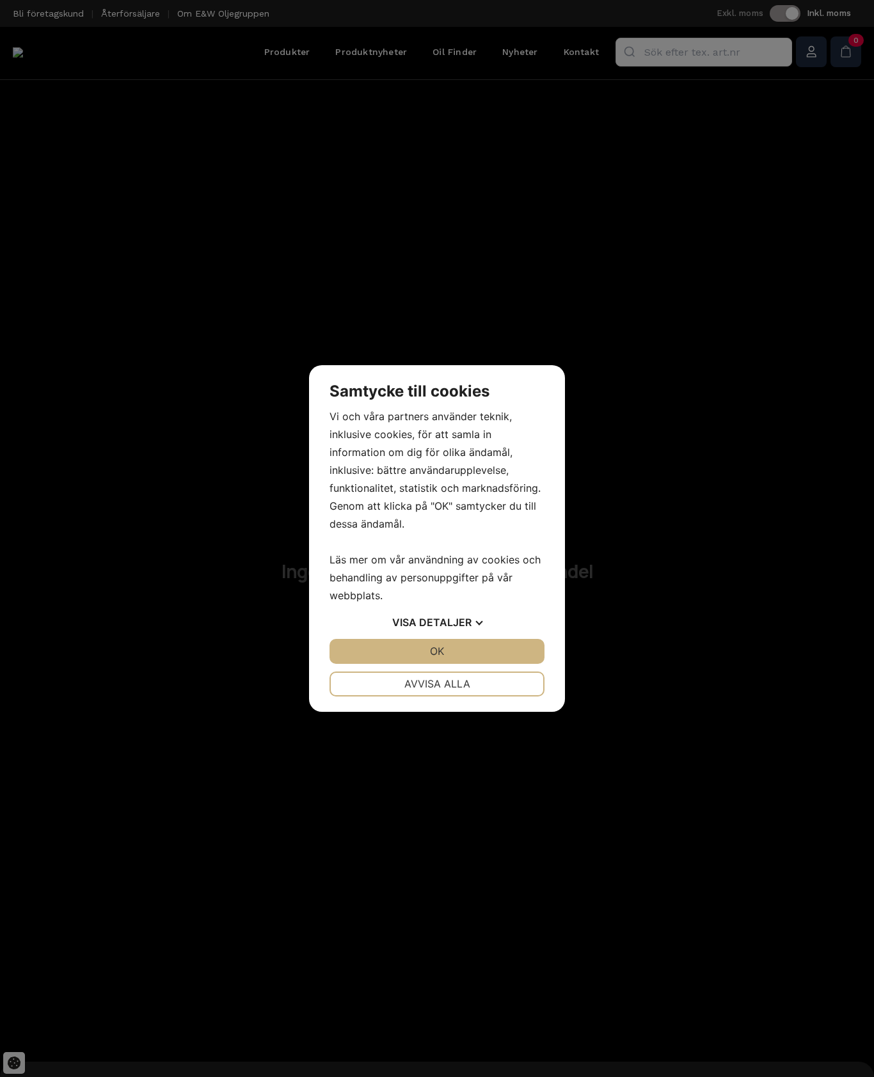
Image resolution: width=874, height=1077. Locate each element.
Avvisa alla (437, 683)
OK (437, 651)
